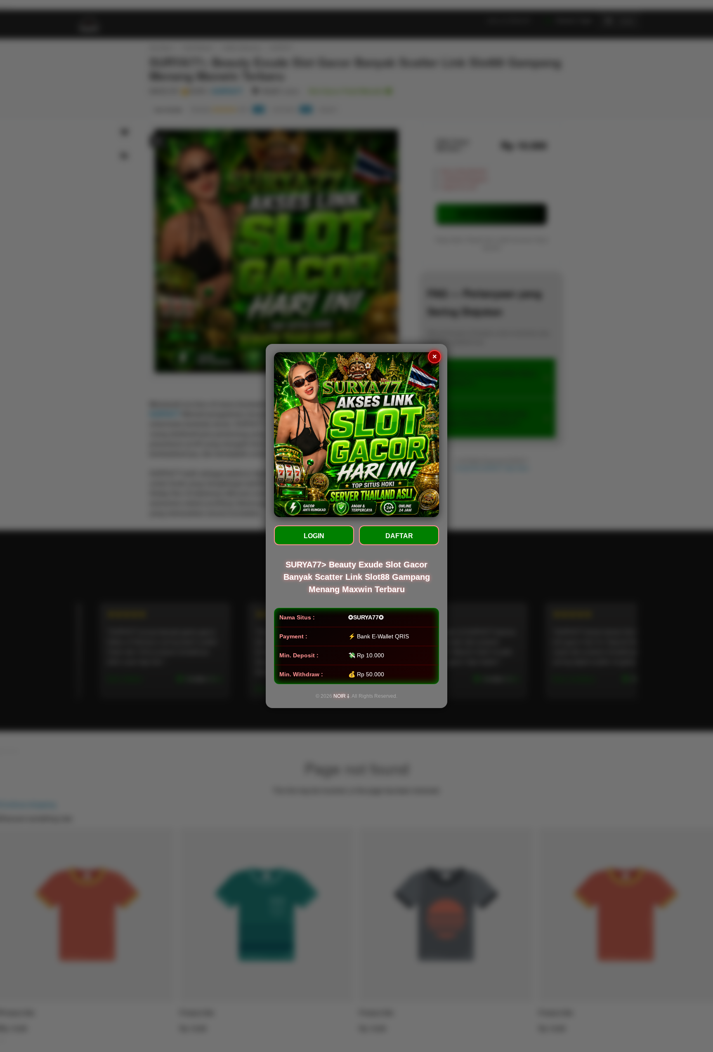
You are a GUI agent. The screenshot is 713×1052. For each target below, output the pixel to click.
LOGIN (314, 535)
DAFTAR (399, 535)
